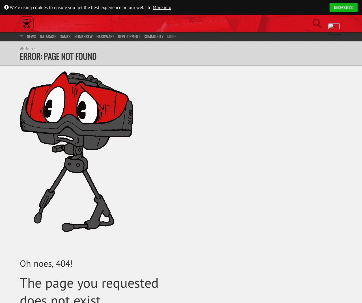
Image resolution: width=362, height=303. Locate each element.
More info (162, 7)
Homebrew (83, 36)
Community (153, 36)
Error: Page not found (58, 56)
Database (48, 36)
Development (129, 36)
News (31, 36)
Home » (30, 48)
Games (65, 36)
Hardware (105, 36)
